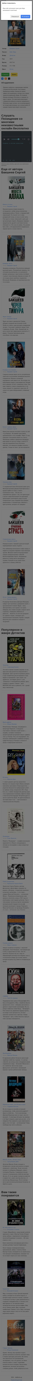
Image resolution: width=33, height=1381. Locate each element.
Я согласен (25, 16)
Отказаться (15, 16)
